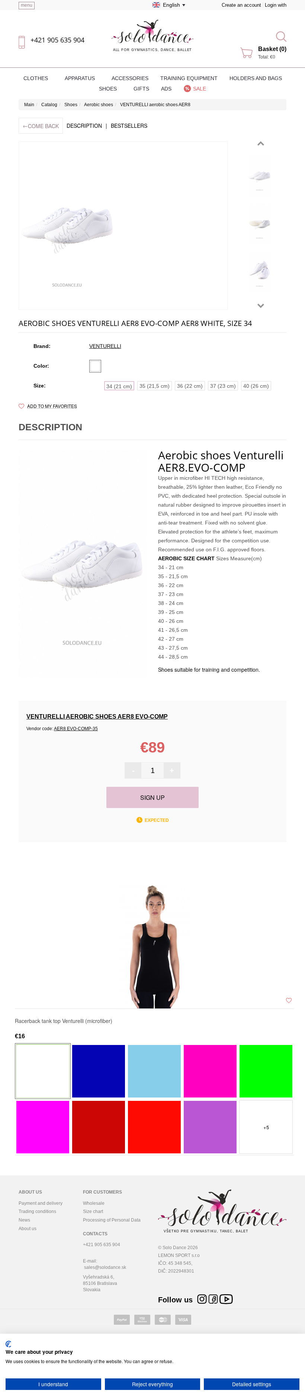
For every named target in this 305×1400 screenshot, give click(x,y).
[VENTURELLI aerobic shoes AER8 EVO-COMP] (123, 226)
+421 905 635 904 (57, 39)
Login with (275, 5)
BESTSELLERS (129, 125)
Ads (166, 89)
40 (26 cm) (256, 386)
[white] (95, 366)
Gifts (141, 89)
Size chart (93, 1211)
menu (26, 5)
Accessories (130, 78)
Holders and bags (255, 78)
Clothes (36, 78)
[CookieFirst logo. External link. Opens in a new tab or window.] (8, 1344)
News (24, 1220)
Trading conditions (37, 1211)
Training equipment (189, 78)
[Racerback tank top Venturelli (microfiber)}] (154, 945)
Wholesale (94, 1203)
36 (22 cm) (190, 386)
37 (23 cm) (223, 386)
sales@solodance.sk (105, 1267)
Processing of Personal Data (112, 1220)
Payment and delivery (40, 1203)
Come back (41, 126)
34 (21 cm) (119, 386)
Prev (260, 143)
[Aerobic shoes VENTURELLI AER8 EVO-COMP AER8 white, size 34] (260, 176)
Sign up (152, 797)
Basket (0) (272, 49)
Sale (199, 89)
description (84, 125)
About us (27, 1228)
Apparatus (80, 78)
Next (260, 306)
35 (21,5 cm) (154, 386)
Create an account (241, 5)
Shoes (108, 89)
